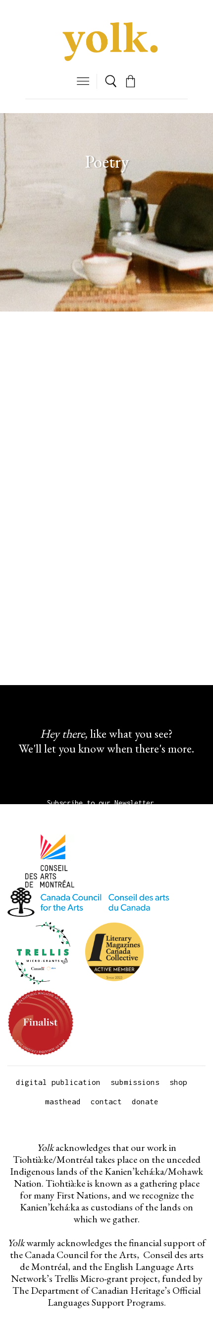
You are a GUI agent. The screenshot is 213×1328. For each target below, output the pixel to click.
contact (106, 1101)
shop (178, 1081)
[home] (106, 42)
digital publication (58, 1081)
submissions (135, 1081)
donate (145, 1101)
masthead (63, 1101)
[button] (83, 81)
